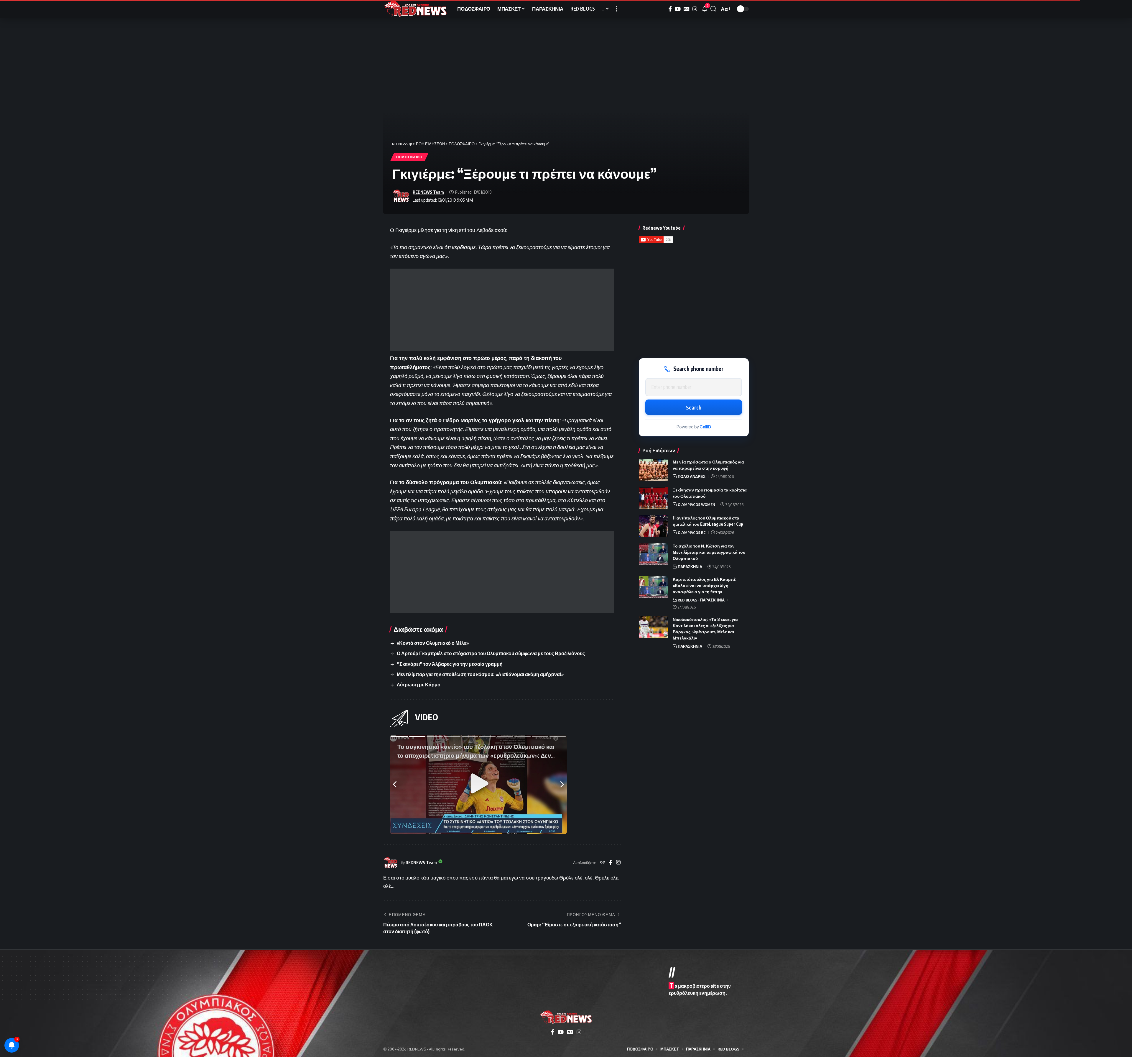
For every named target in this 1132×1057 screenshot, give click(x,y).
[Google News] (686, 9)
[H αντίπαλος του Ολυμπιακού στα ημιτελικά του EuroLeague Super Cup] (653, 526)
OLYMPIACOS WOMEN (696, 504)
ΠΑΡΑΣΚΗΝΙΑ (690, 566)
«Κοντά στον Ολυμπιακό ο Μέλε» (433, 643)
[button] (617, 9)
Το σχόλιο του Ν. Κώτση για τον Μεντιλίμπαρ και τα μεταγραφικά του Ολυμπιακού (709, 552)
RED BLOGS (687, 600)
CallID (705, 426)
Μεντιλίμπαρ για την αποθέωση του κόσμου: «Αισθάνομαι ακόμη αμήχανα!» (480, 674)
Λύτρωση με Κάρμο (418, 685)
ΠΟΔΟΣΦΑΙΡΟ (409, 157)
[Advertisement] (502, 310)
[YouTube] (677, 9)
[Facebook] (670, 9)
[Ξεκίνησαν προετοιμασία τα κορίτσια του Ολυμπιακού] (653, 498)
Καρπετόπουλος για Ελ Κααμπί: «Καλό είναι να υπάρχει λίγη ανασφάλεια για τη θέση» (704, 585)
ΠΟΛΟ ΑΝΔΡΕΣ (691, 476)
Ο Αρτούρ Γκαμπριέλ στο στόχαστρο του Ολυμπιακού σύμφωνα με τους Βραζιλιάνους (491, 653)
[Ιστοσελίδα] (603, 862)
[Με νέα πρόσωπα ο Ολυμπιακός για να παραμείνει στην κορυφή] (653, 470)
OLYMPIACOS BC (692, 532)
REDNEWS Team (428, 192)
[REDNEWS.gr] (415, 9)
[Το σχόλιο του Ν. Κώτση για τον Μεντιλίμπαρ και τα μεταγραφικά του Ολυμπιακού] (653, 554)
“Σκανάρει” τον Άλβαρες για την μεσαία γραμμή (450, 664)
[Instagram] (695, 9)
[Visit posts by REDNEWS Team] (401, 196)
